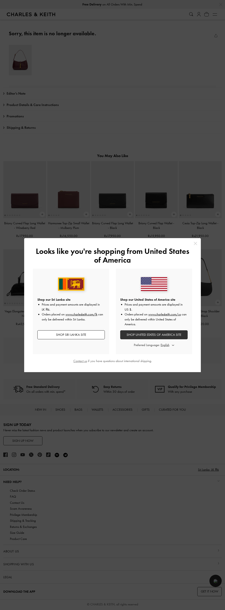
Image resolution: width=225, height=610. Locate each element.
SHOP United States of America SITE (154, 335)
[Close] (195, 243)
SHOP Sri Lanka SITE (71, 335)
